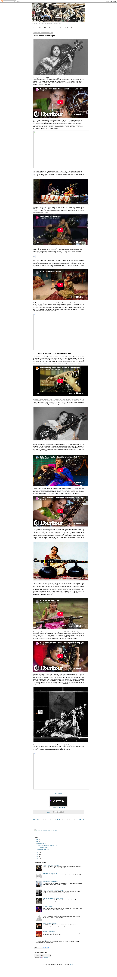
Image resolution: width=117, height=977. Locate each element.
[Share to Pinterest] (63, 812)
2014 (37, 856)
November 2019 (41, 843)
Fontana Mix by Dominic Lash (50, 873)
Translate (46, 957)
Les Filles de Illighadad (42, 847)
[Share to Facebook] (61, 812)
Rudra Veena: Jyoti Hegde (43, 849)
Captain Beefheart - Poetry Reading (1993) (47, 845)
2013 (37, 858)
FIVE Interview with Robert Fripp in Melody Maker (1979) (56, 915)
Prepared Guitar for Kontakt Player (51, 865)
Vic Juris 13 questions (48, 906)
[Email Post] (53, 812)
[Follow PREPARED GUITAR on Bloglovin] (42, 948)
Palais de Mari (47, 27)
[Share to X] (59, 812)
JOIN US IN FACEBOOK (58, 807)
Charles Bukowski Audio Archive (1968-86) (53, 890)
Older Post (81, 819)
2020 (37, 839)
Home (58, 819)
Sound (61, 27)
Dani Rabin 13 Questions (49, 931)
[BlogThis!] (58, 812)
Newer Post (36, 819)
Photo (72, 27)
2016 (37, 852)
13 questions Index (37, 27)
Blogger (71, 964)
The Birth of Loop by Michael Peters (45, 940)
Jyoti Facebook (58, 793)
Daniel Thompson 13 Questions (50, 881)
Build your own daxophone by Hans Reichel (53, 898)
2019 (37, 841)
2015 (37, 854)
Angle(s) (78, 27)
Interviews (55, 27)
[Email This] (56, 812)
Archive (67, 27)
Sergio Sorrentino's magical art (50, 923)
